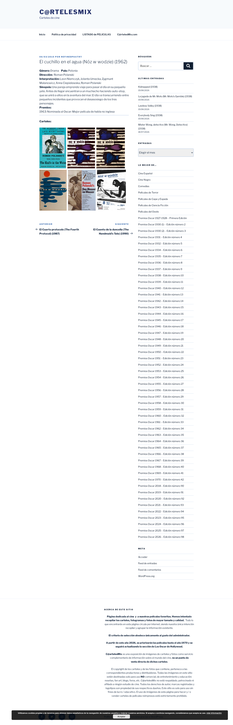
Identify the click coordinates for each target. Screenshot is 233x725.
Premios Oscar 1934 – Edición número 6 (160, 249)
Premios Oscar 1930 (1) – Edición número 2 (161, 224)
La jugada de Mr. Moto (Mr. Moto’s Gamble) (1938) (165, 96)
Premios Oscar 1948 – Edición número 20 (161, 339)
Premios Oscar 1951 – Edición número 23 (160, 358)
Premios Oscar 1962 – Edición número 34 (161, 428)
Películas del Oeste (148, 211)
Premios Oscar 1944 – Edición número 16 (161, 313)
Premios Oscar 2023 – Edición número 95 (161, 517)
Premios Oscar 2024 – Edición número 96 (161, 524)
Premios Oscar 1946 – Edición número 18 (161, 326)
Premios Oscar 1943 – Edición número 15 (161, 307)
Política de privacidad (64, 34)
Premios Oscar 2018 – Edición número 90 (161, 485)
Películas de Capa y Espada (153, 198)
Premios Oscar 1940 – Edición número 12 (161, 288)
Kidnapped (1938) (148, 86)
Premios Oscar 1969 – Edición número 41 (161, 473)
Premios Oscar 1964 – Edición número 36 (161, 441)
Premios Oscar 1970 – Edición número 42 (161, 479)
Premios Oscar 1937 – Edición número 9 (160, 269)
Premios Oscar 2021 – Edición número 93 (161, 504)
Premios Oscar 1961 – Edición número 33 (161, 422)
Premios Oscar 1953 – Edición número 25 (161, 371)
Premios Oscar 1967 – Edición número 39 (161, 460)
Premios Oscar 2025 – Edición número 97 (161, 530)
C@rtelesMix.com (127, 34)
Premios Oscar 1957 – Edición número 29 (161, 396)
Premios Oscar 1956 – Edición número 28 (161, 390)
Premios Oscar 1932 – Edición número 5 (160, 243)
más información (214, 713)
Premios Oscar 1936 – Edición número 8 (160, 262)
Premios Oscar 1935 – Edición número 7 (160, 256)
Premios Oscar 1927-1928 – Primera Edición (162, 218)
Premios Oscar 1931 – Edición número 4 (160, 237)
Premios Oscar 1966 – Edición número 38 (161, 453)
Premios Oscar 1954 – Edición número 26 (161, 377)
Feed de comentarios (149, 569)
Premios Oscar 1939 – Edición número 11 (160, 281)
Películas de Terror (148, 192)
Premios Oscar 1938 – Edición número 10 (161, 275)
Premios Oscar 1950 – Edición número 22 (161, 351)
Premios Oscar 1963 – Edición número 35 (161, 434)
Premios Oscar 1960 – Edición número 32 (161, 415)
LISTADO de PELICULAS (97, 34)
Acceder (142, 556)
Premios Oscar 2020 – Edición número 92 (161, 498)
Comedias (143, 186)
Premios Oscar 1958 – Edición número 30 (161, 402)
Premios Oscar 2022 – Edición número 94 (161, 511)
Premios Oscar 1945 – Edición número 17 (160, 320)
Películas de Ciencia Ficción (153, 205)
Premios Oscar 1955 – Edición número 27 (161, 383)
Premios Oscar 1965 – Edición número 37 (161, 447)
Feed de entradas (147, 563)
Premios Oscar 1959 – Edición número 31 (161, 409)
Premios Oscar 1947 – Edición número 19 (160, 332)
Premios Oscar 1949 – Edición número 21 (160, 345)
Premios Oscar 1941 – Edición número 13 (160, 294)
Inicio (42, 34)
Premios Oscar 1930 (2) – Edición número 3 (162, 230)
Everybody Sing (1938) (150, 115)
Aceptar (121, 716)
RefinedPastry (71, 57)
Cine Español (145, 173)
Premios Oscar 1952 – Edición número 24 (161, 364)
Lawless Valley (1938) (150, 105)
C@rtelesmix (65, 12)
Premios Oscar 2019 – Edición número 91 (161, 492)
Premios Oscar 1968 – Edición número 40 (161, 466)
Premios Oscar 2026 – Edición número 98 (161, 536)
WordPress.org (146, 576)
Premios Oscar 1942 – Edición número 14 (160, 300)
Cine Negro (144, 179)
